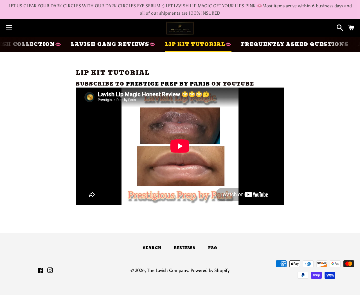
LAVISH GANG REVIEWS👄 (113, 44)
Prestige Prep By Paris (168, 84)
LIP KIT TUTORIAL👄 (198, 44)
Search (152, 248)
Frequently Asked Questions (294, 44)
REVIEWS (184, 248)
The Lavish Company (167, 270)
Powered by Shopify (210, 270)
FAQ (212, 248)
